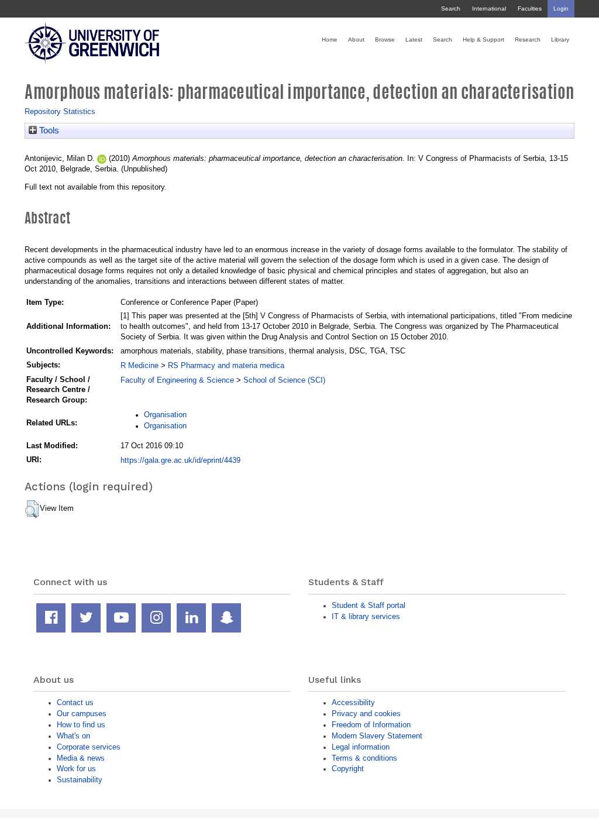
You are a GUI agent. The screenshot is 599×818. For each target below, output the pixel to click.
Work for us (76, 768)
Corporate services (89, 747)
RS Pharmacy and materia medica (226, 365)
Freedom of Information (371, 724)
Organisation (165, 414)
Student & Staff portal (368, 605)
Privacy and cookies (366, 713)
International (489, 8)
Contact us (75, 702)
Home (330, 39)
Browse (385, 39)
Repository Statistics (60, 111)
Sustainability (79, 779)
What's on (73, 735)
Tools (48, 130)
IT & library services (366, 616)
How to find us (81, 724)
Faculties (530, 8)
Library (560, 39)
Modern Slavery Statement (377, 735)
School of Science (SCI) (284, 380)
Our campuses (81, 713)
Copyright (348, 768)
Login (561, 8)
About (356, 39)
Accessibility (353, 702)
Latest (413, 39)
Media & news (81, 758)
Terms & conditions (364, 758)
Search (450, 8)
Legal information (361, 747)
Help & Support (483, 39)
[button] (32, 509)
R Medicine (140, 365)
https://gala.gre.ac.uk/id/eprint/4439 (180, 460)
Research (528, 39)
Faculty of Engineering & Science (177, 380)
